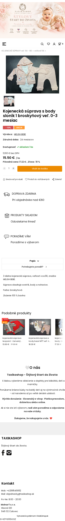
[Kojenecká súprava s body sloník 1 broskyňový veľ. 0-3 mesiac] (32, 74)
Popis (33, 261)
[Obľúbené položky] (48, 44)
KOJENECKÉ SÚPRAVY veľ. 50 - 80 (17, 50)
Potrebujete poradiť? (32, 266)
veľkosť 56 (39, 50)
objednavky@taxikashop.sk (20, 494)
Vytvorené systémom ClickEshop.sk (32, 516)
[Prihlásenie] (54, 44)
